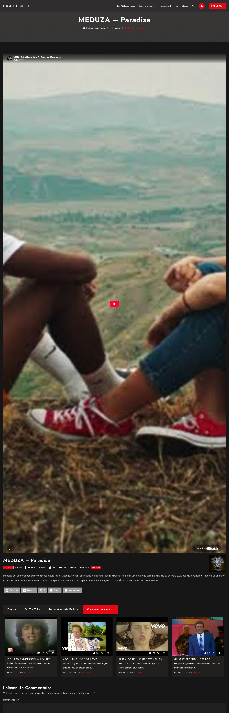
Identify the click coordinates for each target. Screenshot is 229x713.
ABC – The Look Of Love (80, 659)
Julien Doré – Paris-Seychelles (140, 659)
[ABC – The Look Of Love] (87, 636)
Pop (140, 673)
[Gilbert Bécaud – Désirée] (198, 636)
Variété (197, 673)
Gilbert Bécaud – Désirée (192, 659)
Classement (165, 5)
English (11, 609)
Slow (29, 673)
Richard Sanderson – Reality (28, 659)
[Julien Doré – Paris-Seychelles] (142, 636)
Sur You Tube (32, 609)
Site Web (96, 567)
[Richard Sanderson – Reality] (31, 636)
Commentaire (11, 699)
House (42, 567)
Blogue (185, 5)
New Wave (86, 673)
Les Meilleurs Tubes (17, 6)
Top (176, 5)
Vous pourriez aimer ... (100, 609)
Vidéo (117, 28)
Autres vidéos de (63, 609)
